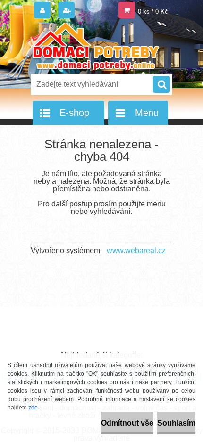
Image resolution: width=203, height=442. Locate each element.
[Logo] (96, 46)
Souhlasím (176, 423)
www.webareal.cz (136, 250)
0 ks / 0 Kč (153, 11)
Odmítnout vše (127, 423)
